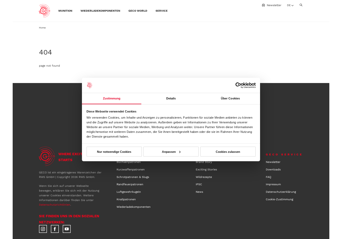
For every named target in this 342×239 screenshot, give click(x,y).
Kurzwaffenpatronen (131, 169)
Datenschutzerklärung (281, 191)
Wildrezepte (204, 177)
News (199, 191)
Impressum (273, 184)
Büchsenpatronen (129, 161)
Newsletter (274, 5)
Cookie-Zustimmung (279, 199)
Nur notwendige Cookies (114, 151)
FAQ (268, 177)
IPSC (199, 184)
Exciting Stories (206, 169)
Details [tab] (171, 98)
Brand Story (204, 161)
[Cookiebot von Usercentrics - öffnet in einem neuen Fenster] (238, 85)
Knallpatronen (126, 199)
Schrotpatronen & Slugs (133, 177)
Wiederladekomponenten (134, 206)
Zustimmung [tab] (112, 98)
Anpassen (169, 151)
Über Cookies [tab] (230, 98)
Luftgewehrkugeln (129, 191)
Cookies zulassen (228, 151)
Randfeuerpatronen (130, 184)
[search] (301, 5)
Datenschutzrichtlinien (54, 204)
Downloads (273, 169)
